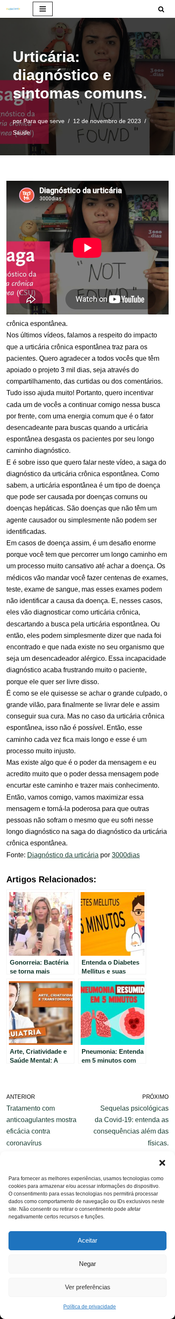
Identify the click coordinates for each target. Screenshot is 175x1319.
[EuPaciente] (13, 9)
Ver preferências (87, 1287)
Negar (87, 1263)
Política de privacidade (89, 1307)
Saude (21, 132)
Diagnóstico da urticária (63, 855)
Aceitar (87, 1240)
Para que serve (44, 121)
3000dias (126, 855)
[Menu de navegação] (43, 9)
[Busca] (161, 9)
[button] (162, 1162)
